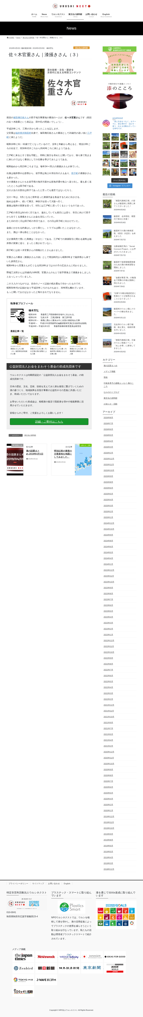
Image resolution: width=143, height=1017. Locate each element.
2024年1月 (108, 564)
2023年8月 (108, 593)
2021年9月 (108, 722)
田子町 (74, 173)
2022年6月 (108, 676)
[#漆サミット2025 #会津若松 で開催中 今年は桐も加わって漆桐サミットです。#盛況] (124, 172)
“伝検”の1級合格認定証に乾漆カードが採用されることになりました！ (125, 296)
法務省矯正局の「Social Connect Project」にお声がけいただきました (125, 249)
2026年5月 (108, 435)
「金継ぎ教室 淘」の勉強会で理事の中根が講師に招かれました (125, 280)
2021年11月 (109, 711)
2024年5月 (108, 552)
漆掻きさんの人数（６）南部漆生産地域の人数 (18, 351)
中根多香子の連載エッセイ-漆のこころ (119, 384)
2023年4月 (108, 617)
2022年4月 (108, 687)
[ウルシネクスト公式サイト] (27, 903)
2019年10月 (109, 828)
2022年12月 (109, 640)
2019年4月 (108, 857)
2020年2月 (108, 805)
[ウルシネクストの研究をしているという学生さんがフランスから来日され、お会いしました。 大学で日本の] (106, 163)
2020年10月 (109, 764)
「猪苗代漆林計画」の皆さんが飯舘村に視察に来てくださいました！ (124, 203)
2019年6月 (108, 846)
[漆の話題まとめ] (15, 458)
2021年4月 (108, 740)
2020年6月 (108, 787)
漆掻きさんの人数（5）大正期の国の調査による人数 (39, 351)
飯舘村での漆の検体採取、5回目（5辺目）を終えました (125, 233)
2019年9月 (108, 834)
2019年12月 (109, 816)
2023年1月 (108, 635)
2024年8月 (108, 541)
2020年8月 (108, 775)
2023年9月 (108, 588)
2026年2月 (108, 453)
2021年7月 (108, 728)
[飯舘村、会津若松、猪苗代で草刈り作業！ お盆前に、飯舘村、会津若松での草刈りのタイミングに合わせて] (115, 137)
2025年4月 (108, 500)
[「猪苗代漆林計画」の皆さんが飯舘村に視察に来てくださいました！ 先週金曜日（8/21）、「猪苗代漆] (106, 137)
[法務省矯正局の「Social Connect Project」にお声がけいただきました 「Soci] (132, 137)
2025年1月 (108, 517)
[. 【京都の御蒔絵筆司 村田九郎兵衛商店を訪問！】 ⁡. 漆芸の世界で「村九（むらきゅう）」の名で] (132, 172)
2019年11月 (109, 822)
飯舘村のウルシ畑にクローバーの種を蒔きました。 (124, 311)
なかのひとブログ (111, 392)
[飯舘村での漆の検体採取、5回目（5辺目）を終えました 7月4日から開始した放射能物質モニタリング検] (124, 137)
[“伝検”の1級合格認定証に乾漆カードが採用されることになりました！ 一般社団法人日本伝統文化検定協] (124, 145)
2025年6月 (108, 488)
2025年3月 (108, 506)
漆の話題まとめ (110, 365)
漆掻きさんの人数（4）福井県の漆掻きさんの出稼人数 (59, 351)
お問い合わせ (54, 883)
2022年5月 (108, 681)
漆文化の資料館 (81, 48)
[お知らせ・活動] (83, 460)
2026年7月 (108, 423)
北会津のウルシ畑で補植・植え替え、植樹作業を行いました (124, 327)
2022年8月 (108, 664)
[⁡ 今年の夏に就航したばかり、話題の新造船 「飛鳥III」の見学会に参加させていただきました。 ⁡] (115, 172)
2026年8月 (108, 417)
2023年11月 (109, 576)
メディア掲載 (109, 371)
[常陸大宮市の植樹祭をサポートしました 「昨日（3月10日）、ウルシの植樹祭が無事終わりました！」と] (124, 154)
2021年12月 (109, 705)
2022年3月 (108, 693)
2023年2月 (108, 629)
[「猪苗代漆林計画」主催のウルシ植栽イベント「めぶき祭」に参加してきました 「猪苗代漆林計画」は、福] (115, 154)
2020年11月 (109, 758)
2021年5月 (108, 734)
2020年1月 (108, 810)
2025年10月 (109, 470)
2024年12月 (109, 523)
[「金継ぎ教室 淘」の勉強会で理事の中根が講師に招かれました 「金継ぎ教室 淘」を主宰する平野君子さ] (115, 145)
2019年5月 (108, 851)
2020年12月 (109, 752)
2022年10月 (109, 652)
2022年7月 (108, 670)
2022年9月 (108, 658)
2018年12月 (109, 869)
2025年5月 (108, 494)
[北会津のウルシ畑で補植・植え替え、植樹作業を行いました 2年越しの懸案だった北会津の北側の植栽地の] (106, 154)
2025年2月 (108, 511)
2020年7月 (108, 781)
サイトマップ (38, 883)
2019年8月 (108, 840)
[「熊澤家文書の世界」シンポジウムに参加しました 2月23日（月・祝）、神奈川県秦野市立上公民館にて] (132, 154)
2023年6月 (108, 605)
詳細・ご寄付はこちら (49, 421)
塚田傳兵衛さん (21, 117)
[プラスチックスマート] (71, 907)
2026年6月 (108, 429)
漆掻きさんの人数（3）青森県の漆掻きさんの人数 (78, 351)
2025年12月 (109, 459)
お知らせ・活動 (110, 404)
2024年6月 (108, 546)
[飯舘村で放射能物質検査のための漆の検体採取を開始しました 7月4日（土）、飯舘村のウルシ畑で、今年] (106, 145)
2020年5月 (108, 793)
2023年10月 (109, 582)
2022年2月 (108, 699)
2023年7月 (108, 599)
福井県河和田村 (23, 133)
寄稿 (106, 377)
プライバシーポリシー (18, 883)
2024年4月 (108, 558)
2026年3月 (108, 447)
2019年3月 (108, 863)
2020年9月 (108, 769)
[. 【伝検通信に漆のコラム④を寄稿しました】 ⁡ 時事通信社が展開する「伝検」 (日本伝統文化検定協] (115, 163)
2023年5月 (108, 611)
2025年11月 (109, 464)
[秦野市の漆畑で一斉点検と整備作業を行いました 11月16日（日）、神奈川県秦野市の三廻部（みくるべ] (132, 163)
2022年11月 (109, 646)
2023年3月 (108, 623)
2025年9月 (108, 476)
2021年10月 (109, 717)
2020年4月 (108, 799)
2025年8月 (108, 482)
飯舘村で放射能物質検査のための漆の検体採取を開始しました (124, 264)
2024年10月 (109, 529)
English (67, 883)
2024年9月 (108, 535)
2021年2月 (108, 746)
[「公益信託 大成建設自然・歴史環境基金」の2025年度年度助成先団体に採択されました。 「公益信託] (124, 163)
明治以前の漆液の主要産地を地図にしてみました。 (63, 454)
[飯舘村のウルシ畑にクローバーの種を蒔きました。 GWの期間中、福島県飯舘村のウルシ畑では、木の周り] (132, 145)
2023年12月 (109, 570)
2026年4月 (108, 441)
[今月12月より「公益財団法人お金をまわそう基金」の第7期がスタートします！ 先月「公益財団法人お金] (106, 172)
